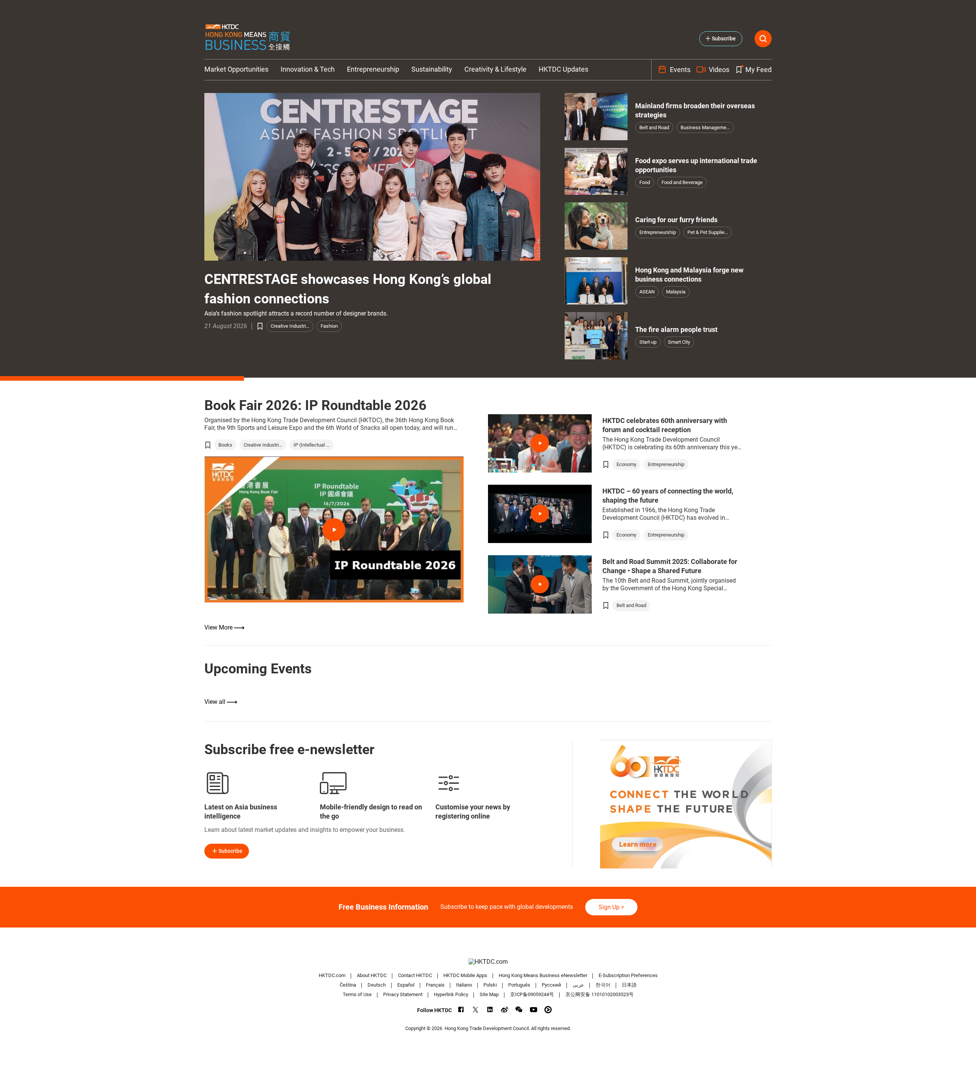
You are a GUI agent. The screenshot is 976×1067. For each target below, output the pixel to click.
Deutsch (377, 985)
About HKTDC (372, 975)
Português (519, 985)
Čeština (348, 985)
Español (405, 985)
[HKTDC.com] (488, 961)
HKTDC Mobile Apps (465, 975)
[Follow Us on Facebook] (461, 1009)
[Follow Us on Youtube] (533, 1009)
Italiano (464, 985)
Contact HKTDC (415, 975)
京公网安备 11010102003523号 (599, 994)
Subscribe (230, 851)
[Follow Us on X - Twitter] (475, 1009)
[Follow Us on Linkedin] (490, 1009)
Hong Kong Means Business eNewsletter (543, 975)
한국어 (603, 985)
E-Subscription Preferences (628, 975)
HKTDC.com (332, 975)
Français (435, 985)
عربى (578, 985)
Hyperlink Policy (451, 994)
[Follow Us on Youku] (548, 1009)
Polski (490, 985)
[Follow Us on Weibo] (504, 1009)
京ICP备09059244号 (532, 994)
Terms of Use (357, 994)
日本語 (629, 985)
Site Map (489, 994)
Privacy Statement (402, 994)
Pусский (551, 985)
